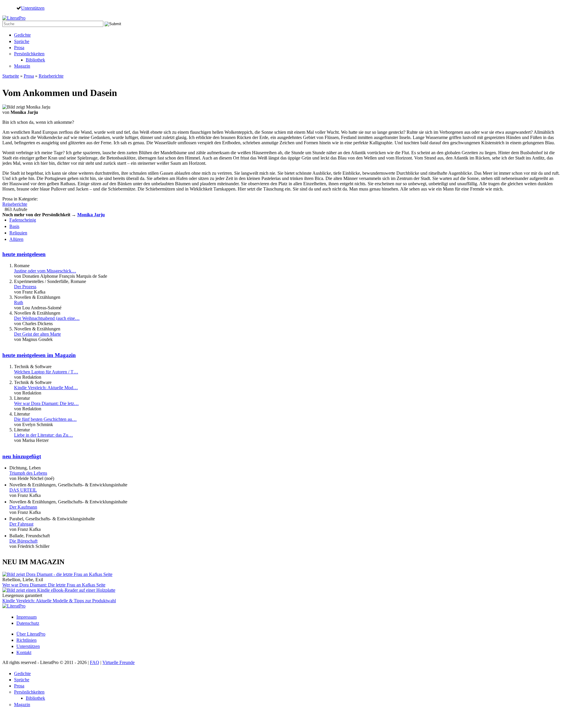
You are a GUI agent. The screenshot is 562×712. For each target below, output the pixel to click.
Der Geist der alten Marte (37, 334)
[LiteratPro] (13, 18)
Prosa (19, 47)
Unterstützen (32, 8)
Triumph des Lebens (28, 473)
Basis (14, 226)
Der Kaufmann (23, 507)
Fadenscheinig (22, 219)
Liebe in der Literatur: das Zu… (43, 435)
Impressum (26, 617)
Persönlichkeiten (29, 53)
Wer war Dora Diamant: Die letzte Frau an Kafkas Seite (53, 584)
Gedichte (22, 34)
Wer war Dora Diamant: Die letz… (46, 403)
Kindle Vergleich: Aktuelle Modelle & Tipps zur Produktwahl (59, 600)
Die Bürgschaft (23, 540)
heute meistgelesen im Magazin (39, 355)
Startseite (10, 75)
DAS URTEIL (23, 490)
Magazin (22, 66)
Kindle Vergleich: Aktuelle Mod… (46, 387)
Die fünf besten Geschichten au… (45, 419)
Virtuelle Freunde (118, 662)
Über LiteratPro (30, 634)
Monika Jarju (91, 214)
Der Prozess (25, 286)
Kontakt (23, 652)
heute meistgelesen (24, 254)
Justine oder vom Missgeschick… (45, 270)
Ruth (18, 302)
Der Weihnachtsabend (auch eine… (47, 318)
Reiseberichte (51, 75)
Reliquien (18, 232)
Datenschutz (27, 623)
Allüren (16, 239)
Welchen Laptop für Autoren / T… (46, 371)
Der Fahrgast (21, 523)
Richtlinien (26, 640)
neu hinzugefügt (21, 456)
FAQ (94, 662)
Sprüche (21, 41)
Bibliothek (35, 59)
